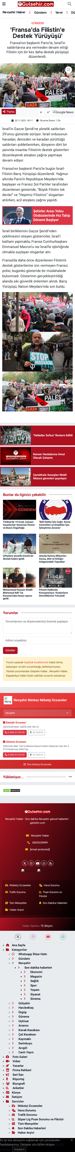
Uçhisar (23, 1021)
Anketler (18, 1088)
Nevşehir (24, 963)
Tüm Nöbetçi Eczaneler (39, 764)
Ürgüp (22, 1012)
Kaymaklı (24, 1039)
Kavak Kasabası (29, 1030)
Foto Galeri (19, 1057)
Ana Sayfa (18, 945)
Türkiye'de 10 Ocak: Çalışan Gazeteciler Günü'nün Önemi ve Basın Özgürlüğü (19, 524)
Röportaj (18, 1079)
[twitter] (18, 937)
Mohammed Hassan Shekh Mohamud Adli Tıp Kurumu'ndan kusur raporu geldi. (18, 594)
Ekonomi (36, 972)
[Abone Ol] (63, 112)
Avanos (23, 1025)
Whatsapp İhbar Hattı (32, 954)
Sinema (35, 998)
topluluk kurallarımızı (36, 662)
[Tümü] (70, 777)
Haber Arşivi (17, 909)
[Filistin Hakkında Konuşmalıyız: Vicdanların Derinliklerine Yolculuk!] (55, 577)
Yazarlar (18, 1065)
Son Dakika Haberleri (55, 903)
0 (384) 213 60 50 (16, 732)
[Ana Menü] (4, 4)
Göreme (23, 1016)
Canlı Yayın (26, 1052)
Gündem (40, 12)
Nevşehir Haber (14, 12)
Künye (16, 1092)
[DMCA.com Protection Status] (11, 790)
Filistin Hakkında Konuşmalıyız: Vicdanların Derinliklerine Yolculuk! (53, 592)
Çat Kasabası (27, 1034)
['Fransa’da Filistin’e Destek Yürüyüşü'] (37, 85)
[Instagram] (31, 863)
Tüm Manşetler (18, 903)
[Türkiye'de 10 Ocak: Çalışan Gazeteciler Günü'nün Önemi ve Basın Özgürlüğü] (19, 509)
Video (16, 1061)
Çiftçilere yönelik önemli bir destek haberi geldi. (18, 557)
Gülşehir (24, 1003)
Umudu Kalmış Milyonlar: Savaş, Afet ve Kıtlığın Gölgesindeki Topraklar (53, 558)
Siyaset (35, 994)
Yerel (58, 12)
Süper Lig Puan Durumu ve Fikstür (41, 1119)
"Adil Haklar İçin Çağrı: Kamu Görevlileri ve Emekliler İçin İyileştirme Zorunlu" (54, 524)
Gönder (10, 650)
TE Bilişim (46, 925)
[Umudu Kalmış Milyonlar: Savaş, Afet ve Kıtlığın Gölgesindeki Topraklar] (55, 543)
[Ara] (69, 4)
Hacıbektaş (26, 1007)
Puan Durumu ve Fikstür (50, 894)
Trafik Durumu (17, 892)
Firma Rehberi (21, 1070)
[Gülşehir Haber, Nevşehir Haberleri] (36, 4)
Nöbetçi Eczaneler (20, 885)
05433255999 (40, 842)
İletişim (17, 1097)
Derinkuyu (25, 1043)
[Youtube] (37, 863)
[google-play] (45, 871)
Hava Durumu (51, 885)
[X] (25, 863)
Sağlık (34, 981)
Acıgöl (22, 1048)
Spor (33, 985)
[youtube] (48, 937)
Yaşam (34, 990)
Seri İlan (18, 1074)
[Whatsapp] (44, 863)
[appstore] (28, 871)
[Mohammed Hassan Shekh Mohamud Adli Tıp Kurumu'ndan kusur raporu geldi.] (19, 577)
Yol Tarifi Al (37, 732)
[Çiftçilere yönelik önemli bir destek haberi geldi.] (19, 543)
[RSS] (50, 863)
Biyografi (18, 1083)
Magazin (36, 976)
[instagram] (33, 937)
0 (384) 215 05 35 (16, 755)
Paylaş (10, 111)
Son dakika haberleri (38, 967)
